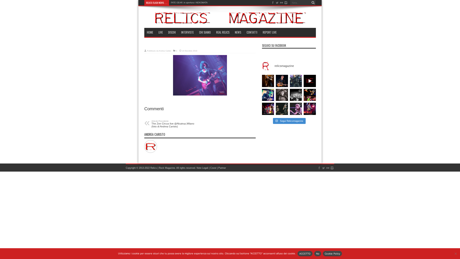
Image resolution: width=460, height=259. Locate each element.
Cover (213, 168)
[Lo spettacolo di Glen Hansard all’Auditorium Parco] (282, 81)
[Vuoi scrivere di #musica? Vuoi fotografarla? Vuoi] (310, 81)
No (317, 253)
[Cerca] (313, 2)
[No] (455, 253)
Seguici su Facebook (274, 45)
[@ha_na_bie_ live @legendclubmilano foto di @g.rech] (310, 95)
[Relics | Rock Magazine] (230, 17)
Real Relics (222, 32)
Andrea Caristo (165, 51)
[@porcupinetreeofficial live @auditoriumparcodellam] (310, 109)
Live (160, 32)
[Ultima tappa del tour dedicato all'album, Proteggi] (268, 81)
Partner (222, 168)
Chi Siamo (205, 32)
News (238, 32)
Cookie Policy (332, 253)
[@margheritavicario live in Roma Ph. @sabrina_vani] (282, 95)
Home (150, 32)
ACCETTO (305, 253)
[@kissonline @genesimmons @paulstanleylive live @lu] (268, 109)
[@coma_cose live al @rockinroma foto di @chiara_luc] (296, 109)
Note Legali (202, 168)
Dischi (172, 32)
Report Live (270, 32)
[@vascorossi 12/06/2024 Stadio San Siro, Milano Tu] (296, 81)
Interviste (187, 32)
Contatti (252, 32)
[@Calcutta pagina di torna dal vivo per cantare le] (268, 95)
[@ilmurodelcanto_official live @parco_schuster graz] (282, 109)
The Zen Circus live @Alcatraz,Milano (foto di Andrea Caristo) (172, 124)
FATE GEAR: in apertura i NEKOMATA (189, 2)
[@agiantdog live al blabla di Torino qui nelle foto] (296, 95)
